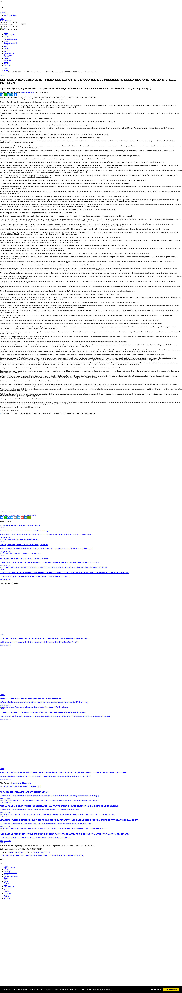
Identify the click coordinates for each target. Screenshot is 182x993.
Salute (6, 45)
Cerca (24, 24)
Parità (6, 48)
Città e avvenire (5, 897)
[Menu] (1, 1)
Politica (6, 57)
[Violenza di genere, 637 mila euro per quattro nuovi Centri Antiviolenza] (23, 693)
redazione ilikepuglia (27, 92)
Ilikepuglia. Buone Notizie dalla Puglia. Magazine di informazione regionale (25, 417)
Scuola (6, 41)
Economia (7, 60)
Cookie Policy (96, 989)
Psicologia (7, 65)
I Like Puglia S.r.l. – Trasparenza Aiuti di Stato (39, 950)
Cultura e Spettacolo (11, 43)
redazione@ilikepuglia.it (16, 946)
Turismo (6, 50)
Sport (5, 51)
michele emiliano (20, 515)
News (6, 33)
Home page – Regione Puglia (10, 420)
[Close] (1, 957)
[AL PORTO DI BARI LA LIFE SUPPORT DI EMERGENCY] (20, 553)
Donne (2, 695)
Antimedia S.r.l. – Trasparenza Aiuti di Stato (69, 950)
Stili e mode (8, 55)
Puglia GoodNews (6, 20)
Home (2, 950)
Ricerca (6, 63)
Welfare (6, 36)
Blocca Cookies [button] (156, 989)
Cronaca (7, 58)
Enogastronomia (9, 53)
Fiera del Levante (9, 515)
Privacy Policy (107, 989)
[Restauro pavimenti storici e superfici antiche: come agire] (20, 525)
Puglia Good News (10, 15)
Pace (5, 46)
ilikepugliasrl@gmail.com (41, 946)
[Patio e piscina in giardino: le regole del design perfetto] (19, 539)
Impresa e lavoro (9, 34)
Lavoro (6, 62)
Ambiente (7, 38)
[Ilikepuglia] (4, 12)
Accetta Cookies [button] (171, 989)
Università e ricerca (10, 39)
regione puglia (31, 515)
